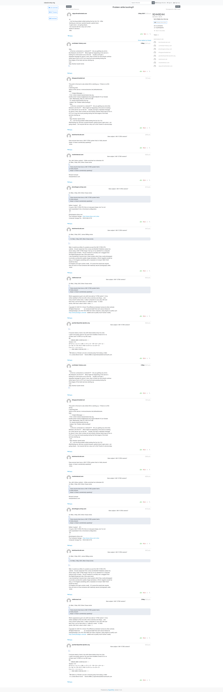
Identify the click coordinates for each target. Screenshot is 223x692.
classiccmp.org (49, 3)
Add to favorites (160, 30)
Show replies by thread (144, 40)
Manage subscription (161, 22)
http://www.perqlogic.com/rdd (77, 312)
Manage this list (161, 2)
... (69, 66)
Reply (71, 36)
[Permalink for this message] (150, 34)
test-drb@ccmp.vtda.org (161, 19)
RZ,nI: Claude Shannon (72, 9)
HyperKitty (111, 690)
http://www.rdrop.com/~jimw (91, 216)
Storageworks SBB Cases (173, 9)
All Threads (53, 12)
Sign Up (177, 2)
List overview (54, 7)
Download (54, 18)
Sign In (170, 2)
